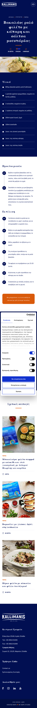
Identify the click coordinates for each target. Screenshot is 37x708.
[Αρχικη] (9, 4)
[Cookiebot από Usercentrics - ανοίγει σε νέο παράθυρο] (26, 315)
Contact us (6, 668)
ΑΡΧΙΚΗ (11, 17)
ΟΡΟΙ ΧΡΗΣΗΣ (16, 702)
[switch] (32, 358)
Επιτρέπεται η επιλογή (18, 385)
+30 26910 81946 (11, 640)
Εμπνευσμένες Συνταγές (11, 672)
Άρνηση (18, 391)
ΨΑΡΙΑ (26, 17)
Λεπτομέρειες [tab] (18, 320)
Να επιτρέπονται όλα (19, 379)
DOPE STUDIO (25, 705)
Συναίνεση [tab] (6, 320)
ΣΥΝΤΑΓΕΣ (19, 17)
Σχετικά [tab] (30, 320)
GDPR (23, 702)
